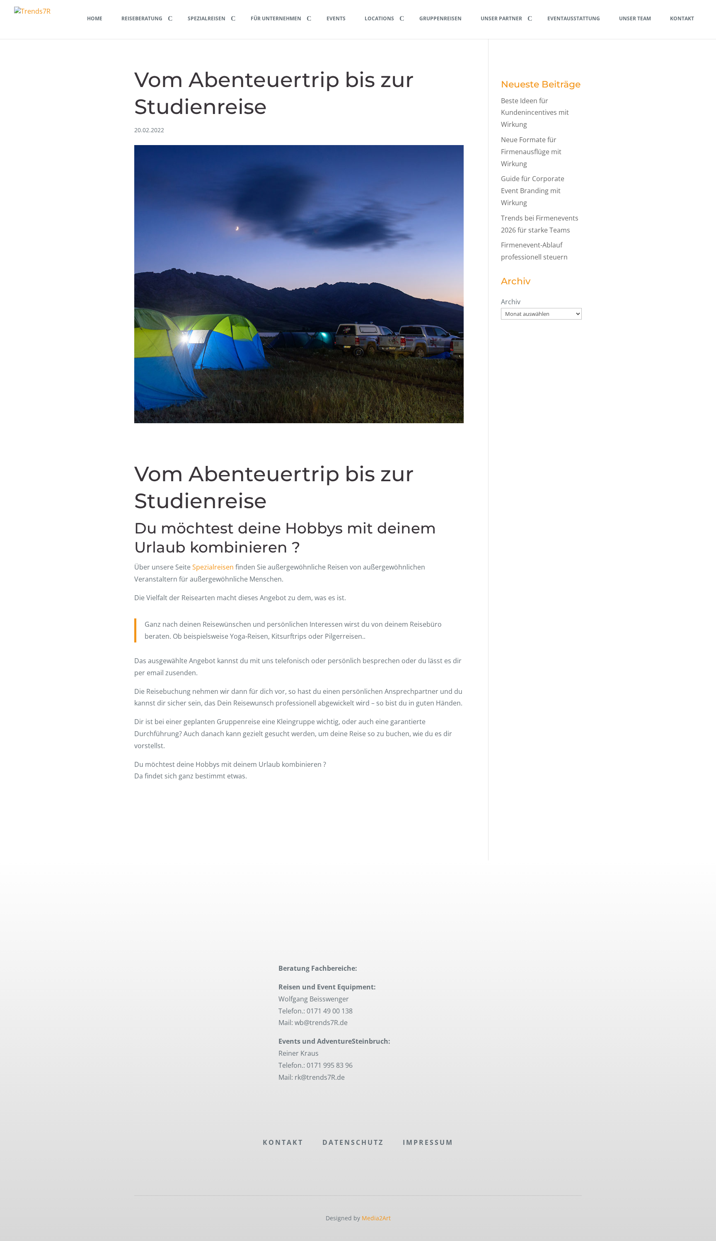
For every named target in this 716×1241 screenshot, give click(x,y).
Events (336, 18)
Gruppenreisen (440, 18)
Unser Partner (501, 18)
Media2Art (376, 1218)
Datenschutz (353, 1142)
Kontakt (682, 18)
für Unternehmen (276, 18)
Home (94, 18)
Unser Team (635, 18)
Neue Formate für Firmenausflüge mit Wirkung (531, 151)
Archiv (510, 301)
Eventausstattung (573, 18)
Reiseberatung (141, 18)
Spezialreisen (206, 18)
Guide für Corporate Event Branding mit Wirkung (532, 190)
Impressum (428, 1142)
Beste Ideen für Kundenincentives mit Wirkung (535, 112)
